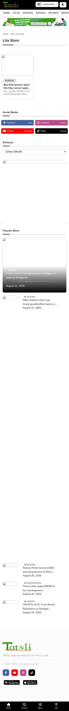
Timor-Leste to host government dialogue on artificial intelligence (31, 275)
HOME (7, 13)
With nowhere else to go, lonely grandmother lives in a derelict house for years (39, 302)
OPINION (31, 601)
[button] (9, 706)
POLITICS (41, 13)
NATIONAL (28, 13)
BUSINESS (9, 81)
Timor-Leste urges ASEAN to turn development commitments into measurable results (40, 589)
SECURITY (53, 13)
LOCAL (16, 13)
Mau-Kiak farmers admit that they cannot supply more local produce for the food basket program (17, 86)
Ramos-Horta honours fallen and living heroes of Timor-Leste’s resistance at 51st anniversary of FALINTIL (38, 570)
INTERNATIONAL (34, 583)
